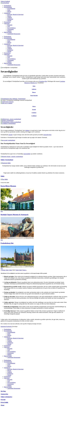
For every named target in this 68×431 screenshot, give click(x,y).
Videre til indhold (5, 1)
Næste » (24, 270)
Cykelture (34, 112)
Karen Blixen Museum (8, 186)
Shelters (9, 31)
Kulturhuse (10, 19)
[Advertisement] (34, 418)
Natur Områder (34, 95)
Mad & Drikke (8, 32)
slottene (27, 130)
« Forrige (3, 270)
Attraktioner (7, 13)
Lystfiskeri (34, 115)
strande (10, 134)
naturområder (26, 153)
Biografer (9, 25)
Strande (9, 20)
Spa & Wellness (11, 28)
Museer (9, 11)
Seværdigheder (8, 7)
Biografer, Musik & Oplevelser (15, 14)
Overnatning (7, 22)
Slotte (8, 10)
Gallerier (9, 17)
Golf (8, 26)
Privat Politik (4, 402)
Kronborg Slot (43, 81)
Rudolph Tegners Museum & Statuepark (14, 214)
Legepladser (10, 29)
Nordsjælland (7, 5)
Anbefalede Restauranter (13, 33)
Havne (34, 106)
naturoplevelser (47, 134)
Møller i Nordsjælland (7, 159)
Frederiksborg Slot (7, 243)
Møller (2, 176)
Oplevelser (7, 23)
